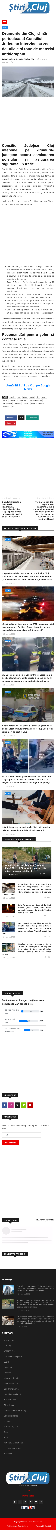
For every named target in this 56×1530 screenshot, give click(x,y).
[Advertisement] (28, 121)
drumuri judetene (37, 403)
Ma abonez (10, 1142)
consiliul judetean (35, 400)
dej (38, 397)
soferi (44, 397)
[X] (25, 1502)
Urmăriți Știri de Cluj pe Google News (28, 387)
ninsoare (6, 407)
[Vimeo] (31, 1502)
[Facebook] (15, 1502)
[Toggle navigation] (4, 22)
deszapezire (7, 403)
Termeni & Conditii (43, 1526)
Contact (28, 1490)
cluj (19, 397)
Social (5, 28)
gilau (25, 397)
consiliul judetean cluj (18, 400)
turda (32, 397)
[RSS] (41, 1502)
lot (13, 407)
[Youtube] (36, 1502)
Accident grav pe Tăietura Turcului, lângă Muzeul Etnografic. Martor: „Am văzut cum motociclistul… (26, 868)
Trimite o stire (28, 1496)
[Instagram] (20, 1502)
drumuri (18, 403)
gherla (5, 400)
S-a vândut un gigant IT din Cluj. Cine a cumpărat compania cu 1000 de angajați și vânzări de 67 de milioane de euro (35, 1288)
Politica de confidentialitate (17, 1526)
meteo (26, 403)
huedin (12, 397)
